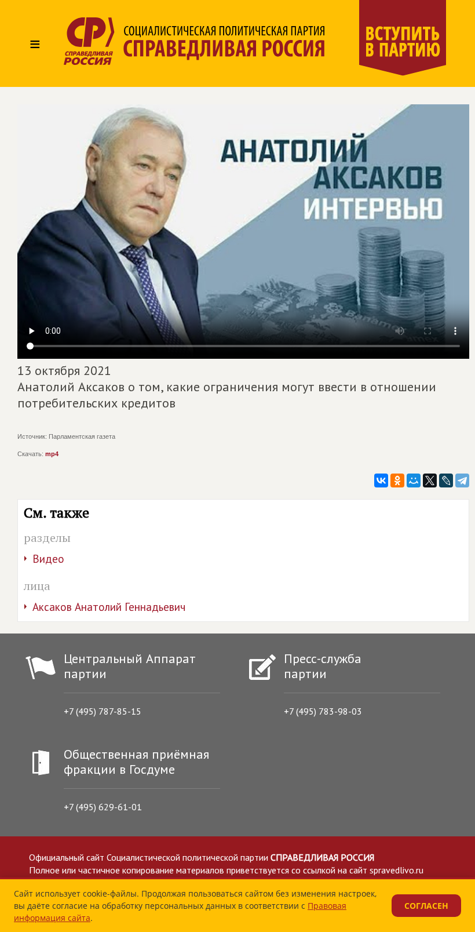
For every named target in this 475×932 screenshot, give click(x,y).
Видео (48, 559)
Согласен (426, 905)
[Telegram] (462, 480)
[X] (430, 480)
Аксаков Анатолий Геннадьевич (108, 607)
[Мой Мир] (414, 480)
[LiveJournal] (446, 480)
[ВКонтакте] (381, 480)
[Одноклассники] (397, 480)
